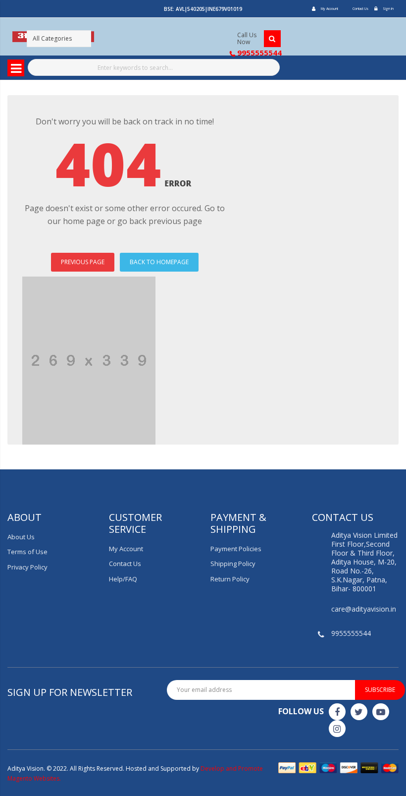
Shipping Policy (232, 563)
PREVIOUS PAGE (82, 262)
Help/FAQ (123, 578)
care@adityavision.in (363, 609)
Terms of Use (27, 551)
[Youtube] (380, 711)
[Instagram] (337, 728)
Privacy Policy (27, 567)
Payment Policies (235, 548)
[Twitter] (359, 711)
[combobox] (154, 67)
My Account (329, 8)
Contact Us (360, 8)
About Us (21, 536)
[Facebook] (337, 711)
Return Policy (230, 578)
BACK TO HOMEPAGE (159, 262)
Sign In (388, 8)
